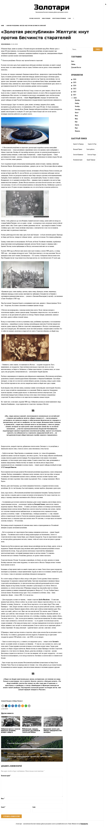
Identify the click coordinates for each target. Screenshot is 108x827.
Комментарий (6, 775)
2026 (74, 79)
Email (3, 807)
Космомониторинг (78, 160)
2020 (75, 98)
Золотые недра (91, 154)
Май (76, 122)
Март (76, 128)
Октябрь (77, 106)
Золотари (52, 7)
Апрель (77, 125)
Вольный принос (77, 149)
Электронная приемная (59, 18)
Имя (3, 798)
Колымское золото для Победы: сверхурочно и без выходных (53, 730)
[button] (105, 4)
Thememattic (84, 824)
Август (77, 112)
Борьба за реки (92, 144)
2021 (74, 95)
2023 (74, 88)
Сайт (34, 807)
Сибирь (73, 64)
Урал (72, 61)
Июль (76, 115)
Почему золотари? (34, 18)
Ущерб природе (91, 160)
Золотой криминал (78, 154)
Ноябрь (77, 103)
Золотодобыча (90, 149)
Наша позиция (46, 18)
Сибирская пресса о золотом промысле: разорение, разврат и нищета (10, 730)
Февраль (77, 131)
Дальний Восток (76, 67)
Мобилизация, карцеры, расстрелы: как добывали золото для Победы (31, 730)
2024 (74, 85)
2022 (74, 91)
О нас (69, 18)
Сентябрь (77, 109)
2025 (74, 82)
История (5, 709)
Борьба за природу (78, 144)
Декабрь (77, 100)
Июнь (76, 119)
